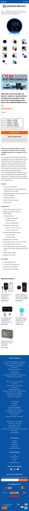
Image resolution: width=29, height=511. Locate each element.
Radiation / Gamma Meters (15, 412)
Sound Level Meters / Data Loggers (14, 421)
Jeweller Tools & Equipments (14, 396)
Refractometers (14, 414)
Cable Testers (14, 371)
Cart (26, 1)
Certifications (14, 442)
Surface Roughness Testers (14, 425)
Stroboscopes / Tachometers (14, 423)
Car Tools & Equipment (14, 373)
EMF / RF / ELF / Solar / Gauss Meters (14, 381)
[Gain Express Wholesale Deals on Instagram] (14, 469)
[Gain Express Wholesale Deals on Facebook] (11, 469)
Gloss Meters (14, 387)
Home (2, 11)
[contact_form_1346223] (26, 508)
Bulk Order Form (14, 456)
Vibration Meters (14, 430)
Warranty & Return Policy (14, 448)
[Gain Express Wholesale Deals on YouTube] (18, 469)
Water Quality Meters (14, 432)
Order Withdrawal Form (14, 462)
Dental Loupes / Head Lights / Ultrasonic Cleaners (14, 375)
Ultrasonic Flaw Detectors (14, 427)
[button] (14, 140)
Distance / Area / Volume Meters (14, 376)
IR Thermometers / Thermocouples (14, 394)
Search (14, 455)
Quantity (3, 112)
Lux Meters (14, 403)
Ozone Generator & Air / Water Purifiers (14, 411)
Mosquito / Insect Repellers (14, 407)
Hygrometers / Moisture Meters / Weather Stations (14, 391)
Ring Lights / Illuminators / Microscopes (14, 416)
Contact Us (14, 458)
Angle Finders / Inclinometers (14, 369)
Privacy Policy (14, 444)
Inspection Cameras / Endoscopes (14, 393)
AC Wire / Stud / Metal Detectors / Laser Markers (14, 362)
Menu (4, 1)
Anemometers (14, 367)
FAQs (14, 460)
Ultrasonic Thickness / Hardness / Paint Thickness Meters (14, 429)
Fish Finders (14, 383)
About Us (14, 440)
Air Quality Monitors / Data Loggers (14, 365)
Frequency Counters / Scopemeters (14, 385)
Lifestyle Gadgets (14, 401)
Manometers (14, 405)
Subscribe (23, 480)
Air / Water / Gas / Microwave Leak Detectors (14, 363)
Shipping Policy (14, 446)
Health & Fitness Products (14, 389)
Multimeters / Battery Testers (14, 409)
